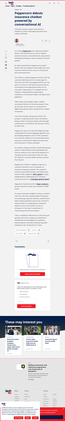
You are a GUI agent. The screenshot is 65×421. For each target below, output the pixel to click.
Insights (19, 6)
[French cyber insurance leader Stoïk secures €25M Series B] (32, 330)
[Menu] (6, 4)
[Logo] (12, 3)
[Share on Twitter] (6, 65)
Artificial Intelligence (21, 230)
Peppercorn (27, 51)
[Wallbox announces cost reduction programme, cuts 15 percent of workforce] (21, 367)
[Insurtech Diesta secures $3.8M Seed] (51, 330)
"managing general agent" (40, 179)
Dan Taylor (31, 379)
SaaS (25, 399)
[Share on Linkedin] (6, 68)
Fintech (17, 9)
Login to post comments (32, 274)
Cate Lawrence (29, 349)
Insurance (34, 230)
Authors (45, 396)
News (8, 6)
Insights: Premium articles (17, 398)
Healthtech (27, 396)
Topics (13, 6)
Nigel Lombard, (42, 184)
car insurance (19, 233)
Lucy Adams (9, 353)
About (44, 394)
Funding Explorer (29, 6)
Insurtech (10, 337)
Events (54, 394)
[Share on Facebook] (6, 62)
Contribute (46, 399)
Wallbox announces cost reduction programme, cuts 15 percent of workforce (37, 368)
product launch (32, 233)
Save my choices (26, 306)
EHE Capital (37, 174)
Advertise (45, 401)
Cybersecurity (30, 337)
